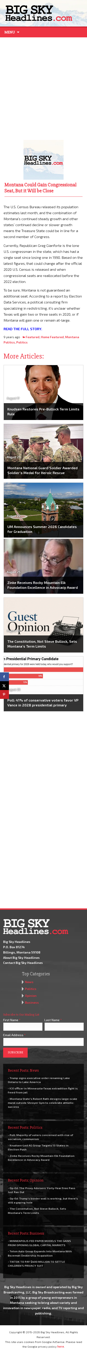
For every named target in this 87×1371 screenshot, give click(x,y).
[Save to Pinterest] (4, 694)
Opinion (31, 995)
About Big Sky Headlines (21, 957)
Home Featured (52, 337)
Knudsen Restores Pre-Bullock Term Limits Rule (43, 411)
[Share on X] (4, 685)
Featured (32, 337)
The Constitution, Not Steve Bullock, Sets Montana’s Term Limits (42, 643)
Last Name (53, 1020)
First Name (12, 1020)
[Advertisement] (43, 87)
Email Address (14, 1035)
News (29, 982)
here (60, 1346)
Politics (22, 342)
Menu (9, 32)
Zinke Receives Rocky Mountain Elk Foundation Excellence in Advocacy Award (42, 584)
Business (32, 1002)
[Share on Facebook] (4, 676)
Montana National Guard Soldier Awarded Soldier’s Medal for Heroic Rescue (42, 470)
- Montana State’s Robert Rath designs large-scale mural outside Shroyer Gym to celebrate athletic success (42, 1102)
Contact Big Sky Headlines (23, 963)
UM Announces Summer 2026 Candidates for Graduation (42, 529)
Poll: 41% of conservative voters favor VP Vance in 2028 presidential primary (43, 702)
